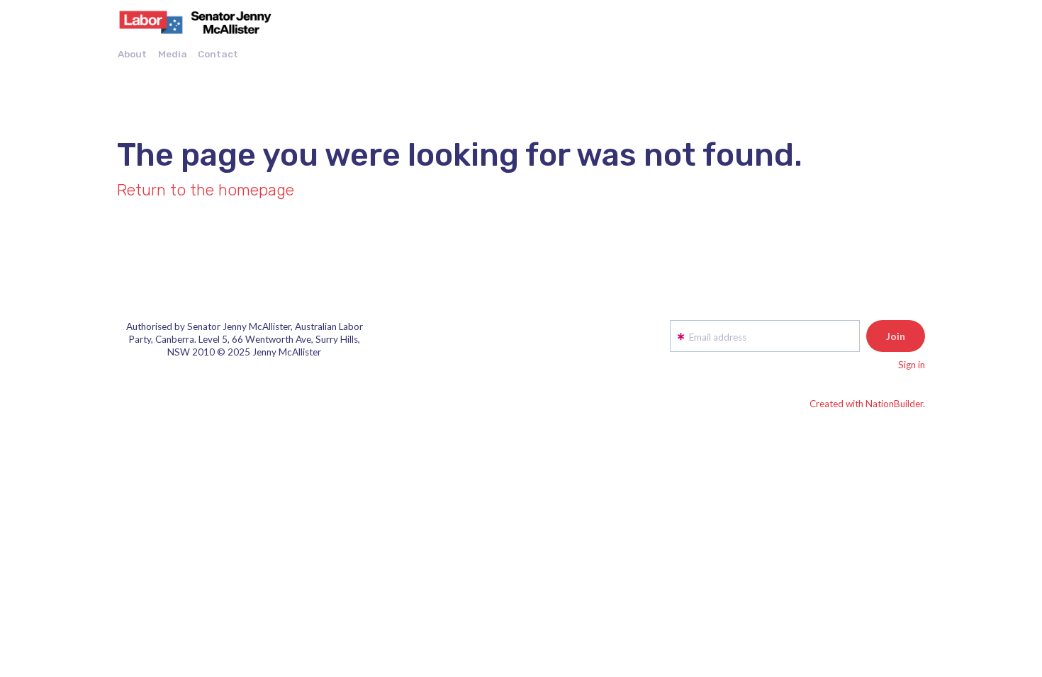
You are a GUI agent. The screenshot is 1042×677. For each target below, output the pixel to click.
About (132, 53)
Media (172, 53)
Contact (218, 53)
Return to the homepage (205, 190)
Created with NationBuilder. (867, 403)
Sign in (911, 364)
